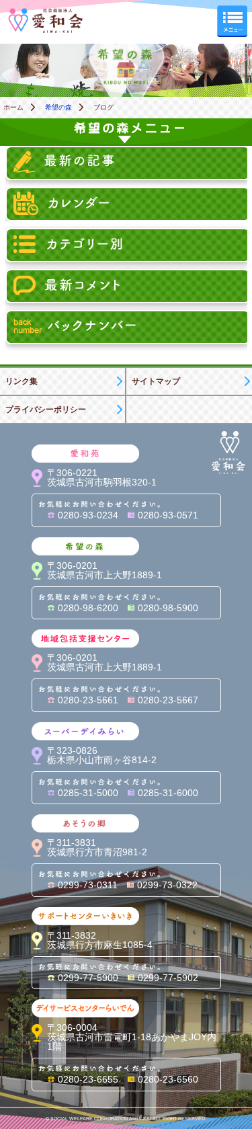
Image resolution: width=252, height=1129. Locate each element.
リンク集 (21, 381)
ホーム (13, 107)
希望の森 (58, 107)
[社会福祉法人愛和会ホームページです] (45, 12)
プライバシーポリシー (45, 409)
